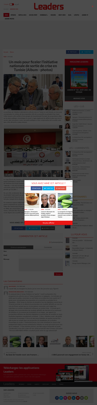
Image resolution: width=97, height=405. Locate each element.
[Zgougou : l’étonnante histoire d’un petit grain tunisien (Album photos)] (31, 200)
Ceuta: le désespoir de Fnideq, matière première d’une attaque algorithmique (48, 214)
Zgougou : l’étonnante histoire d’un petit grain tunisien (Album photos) (31, 213)
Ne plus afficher (48, 223)
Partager (37, 188)
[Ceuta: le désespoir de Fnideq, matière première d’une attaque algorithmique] (48, 200)
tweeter (49, 188)
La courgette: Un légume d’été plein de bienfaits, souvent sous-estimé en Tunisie (65, 214)
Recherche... (69, 6)
